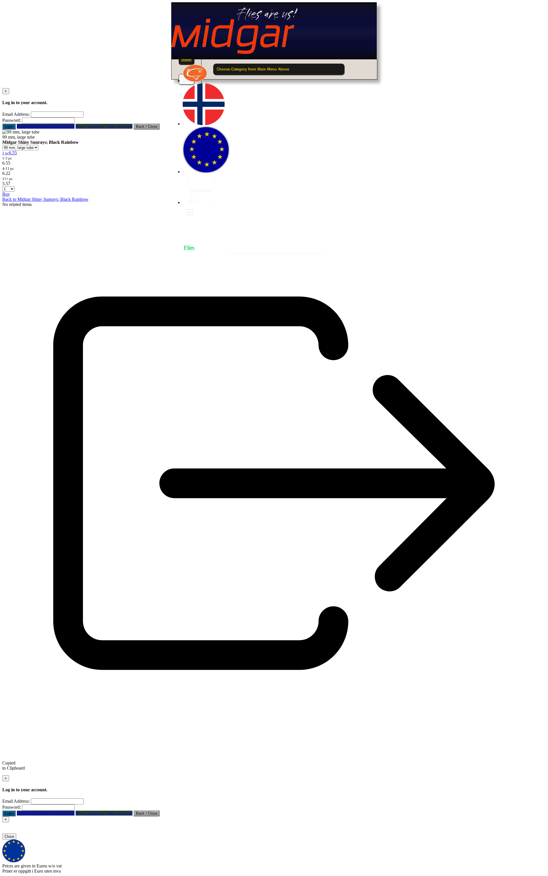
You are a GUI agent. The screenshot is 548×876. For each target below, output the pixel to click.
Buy (6, 194)
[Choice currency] (206, 171)
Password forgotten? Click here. (45, 126)
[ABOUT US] (195, 80)
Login (9, 126)
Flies (189, 247)
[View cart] (199, 202)
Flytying (278, 247)
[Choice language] (204, 123)
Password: (11, 120)
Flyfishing (231, 247)
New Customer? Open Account (104, 126)
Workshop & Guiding (338, 247)
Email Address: (16, 114)
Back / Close (146, 126)
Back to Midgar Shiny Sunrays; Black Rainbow (45, 199)
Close (9, 836)
